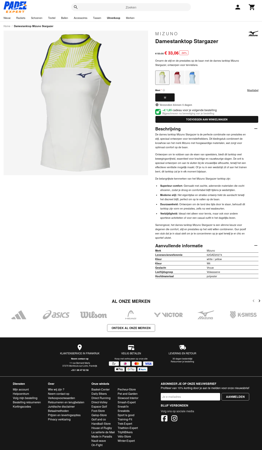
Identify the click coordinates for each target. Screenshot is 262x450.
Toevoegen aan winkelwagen (206, 119)
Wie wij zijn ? (56, 389)
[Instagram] (174, 419)
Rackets (20, 18)
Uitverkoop (113, 18)
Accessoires (80, 18)
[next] (259, 301)
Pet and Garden (128, 394)
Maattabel (252, 90)
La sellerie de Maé (103, 432)
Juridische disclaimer (61, 406)
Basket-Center (100, 389)
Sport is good (126, 415)
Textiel (51, 18)
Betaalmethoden (58, 411)
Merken (130, 18)
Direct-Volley (99, 402)
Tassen (97, 18)
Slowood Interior (128, 398)
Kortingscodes (22, 406)
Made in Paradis (101, 436)
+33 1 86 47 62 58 (80, 370)
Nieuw (7, 18)
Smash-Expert (127, 402)
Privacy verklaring (59, 419)
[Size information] (164, 90)
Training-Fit (125, 419)
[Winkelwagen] (252, 7)
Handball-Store (101, 423)
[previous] (253, 301)
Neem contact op (79, 358)
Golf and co (98, 419)
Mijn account (21, 389)
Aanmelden (235, 397)
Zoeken (131, 7)
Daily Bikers (99, 394)
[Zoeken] (75, 7)
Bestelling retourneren (27, 402)
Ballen (64, 18)
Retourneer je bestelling (182, 361)
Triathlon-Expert (128, 428)
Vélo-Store (124, 436)
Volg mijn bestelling (25, 398)
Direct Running (101, 398)
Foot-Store (98, 411)
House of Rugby (101, 428)
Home (7, 26)
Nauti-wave (98, 441)
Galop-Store (99, 415)
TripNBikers (125, 432)
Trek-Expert (125, 423)
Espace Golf (99, 406)
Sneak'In (123, 406)
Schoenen (36, 18)
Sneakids (124, 411)
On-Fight (96, 445)
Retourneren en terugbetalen (66, 402)
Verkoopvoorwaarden (61, 398)
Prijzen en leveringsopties (64, 415)
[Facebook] (164, 419)
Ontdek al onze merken (131, 328)
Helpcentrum (21, 394)
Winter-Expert (126, 441)
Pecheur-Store (127, 389)
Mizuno (167, 33)
